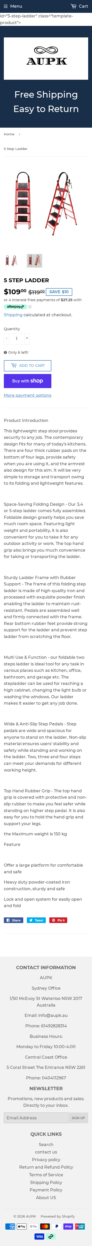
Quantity (12, 329)
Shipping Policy (46, 1182)
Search (46, 1144)
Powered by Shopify (58, 1216)
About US (46, 1197)
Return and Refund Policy (46, 1167)
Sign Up (78, 1118)
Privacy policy (46, 1159)
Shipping (13, 314)
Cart (83, 6)
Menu (16, 6)
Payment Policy (46, 1190)
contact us (46, 1152)
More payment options (27, 395)
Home (9, 134)
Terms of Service (46, 1174)
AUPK (31, 1216)
